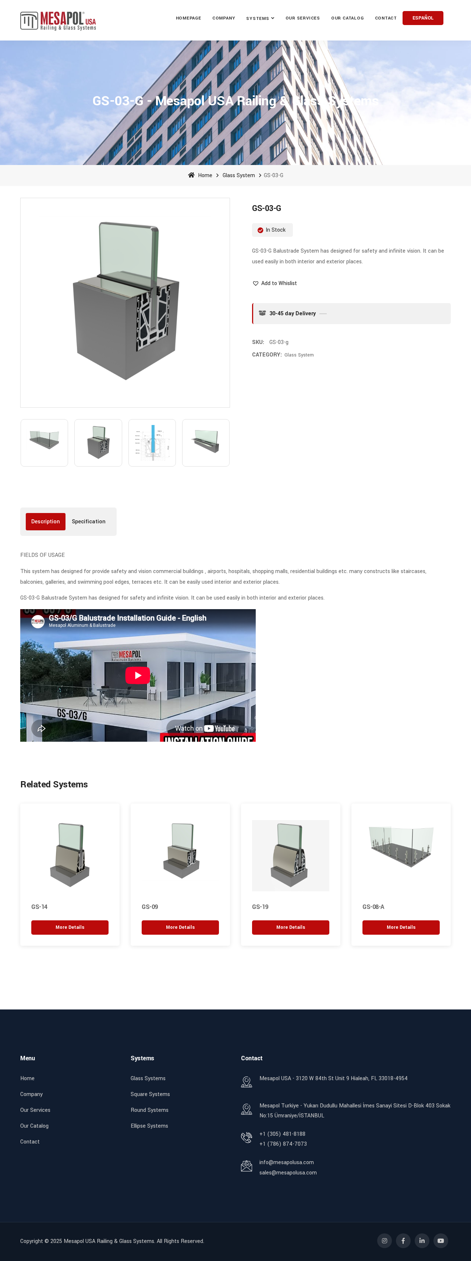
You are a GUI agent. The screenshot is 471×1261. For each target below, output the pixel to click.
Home (204, 175)
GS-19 (260, 907)
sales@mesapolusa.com (288, 1173)
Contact (386, 18)
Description (45, 522)
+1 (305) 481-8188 (282, 1134)
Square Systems (150, 1094)
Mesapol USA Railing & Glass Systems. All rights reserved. (134, 1241)
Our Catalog (347, 18)
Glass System (239, 175)
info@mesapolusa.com (286, 1162)
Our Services (35, 1110)
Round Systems (150, 1110)
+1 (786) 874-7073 (283, 1144)
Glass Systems (148, 1078)
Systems (257, 18)
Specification (89, 522)
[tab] (45, 521)
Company (223, 18)
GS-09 (150, 907)
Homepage (188, 18)
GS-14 (39, 907)
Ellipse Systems (149, 1126)
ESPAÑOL (422, 18)
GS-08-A (373, 907)
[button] (274, 283)
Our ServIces (303, 18)
